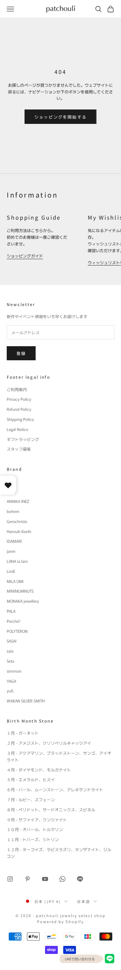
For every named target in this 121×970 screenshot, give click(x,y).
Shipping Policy (20, 419)
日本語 (83, 901)
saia (10, 651)
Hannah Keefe (19, 531)
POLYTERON (17, 631)
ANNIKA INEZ (18, 501)
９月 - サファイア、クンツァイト (37, 819)
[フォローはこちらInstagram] (10, 879)
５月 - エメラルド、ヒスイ (31, 779)
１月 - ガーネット (23, 733)
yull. (10, 690)
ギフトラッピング (23, 439)
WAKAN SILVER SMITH (26, 700)
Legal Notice (17, 429)
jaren (11, 551)
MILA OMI (15, 581)
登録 (21, 353)
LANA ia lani (17, 561)
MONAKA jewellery (23, 601)
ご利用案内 (17, 389)
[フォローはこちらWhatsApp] (62, 879)
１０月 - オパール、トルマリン (35, 829)
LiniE (11, 571)
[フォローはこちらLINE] (80, 879)
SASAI (11, 641)
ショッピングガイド (25, 255)
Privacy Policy (19, 399)
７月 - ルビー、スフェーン (31, 799)
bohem (13, 511)
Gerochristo (17, 521)
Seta (10, 661)
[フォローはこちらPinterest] (27, 879)
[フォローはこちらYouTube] (45, 879)
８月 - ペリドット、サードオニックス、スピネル (51, 809)
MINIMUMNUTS (20, 591)
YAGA (11, 681)
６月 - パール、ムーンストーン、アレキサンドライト (55, 789)
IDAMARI (14, 541)
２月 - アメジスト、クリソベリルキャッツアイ (49, 743)
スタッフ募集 (19, 449)
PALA (11, 611)
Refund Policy (19, 409)
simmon (14, 671)
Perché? (14, 621)
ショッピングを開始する (60, 117)
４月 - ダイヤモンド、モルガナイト (39, 769)
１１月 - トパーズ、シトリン (33, 839)
